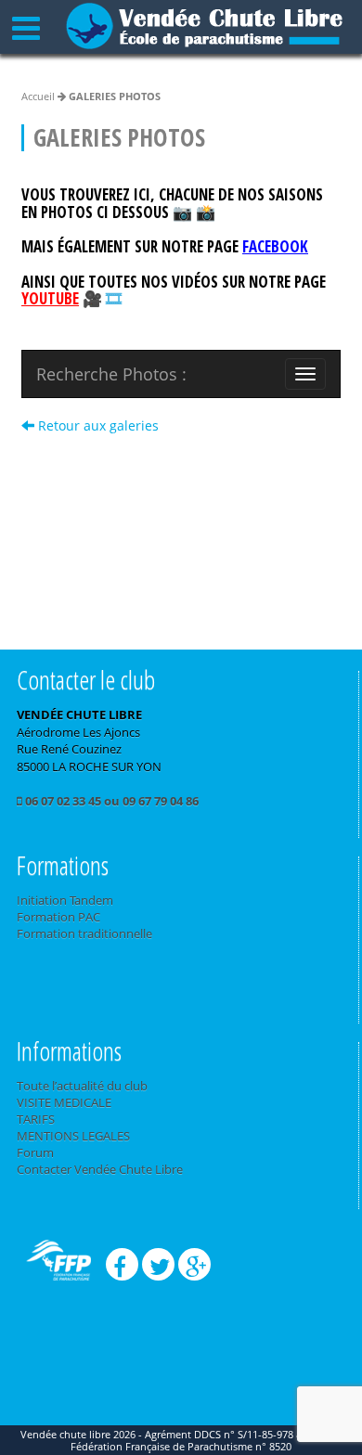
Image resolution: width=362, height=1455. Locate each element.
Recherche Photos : (111, 374)
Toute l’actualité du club (82, 1085)
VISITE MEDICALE (64, 1102)
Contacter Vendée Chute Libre (100, 1169)
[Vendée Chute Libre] (204, 24)
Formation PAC (58, 916)
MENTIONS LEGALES (73, 1135)
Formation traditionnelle (84, 933)
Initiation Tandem (65, 900)
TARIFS (36, 1119)
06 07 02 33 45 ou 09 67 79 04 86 (110, 800)
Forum (35, 1152)
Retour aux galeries (96, 425)
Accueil (38, 96)
